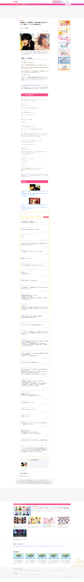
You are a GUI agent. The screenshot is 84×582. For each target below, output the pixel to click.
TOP (13, 4)
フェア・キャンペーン (36, 546)
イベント (56, 546)
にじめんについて (15, 570)
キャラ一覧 (60, 546)
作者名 (27, 4)
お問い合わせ (27, 570)
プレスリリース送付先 (33, 570)
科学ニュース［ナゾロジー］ (24, 574)
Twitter (64, 1)
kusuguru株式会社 (22, 480)
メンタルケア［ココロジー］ (33, 574)
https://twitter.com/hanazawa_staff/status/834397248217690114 (30, 85)
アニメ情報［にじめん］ (16, 574)
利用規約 (39, 570)
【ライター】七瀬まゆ (44, 546)
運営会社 (60, 570)
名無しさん (23, 234)
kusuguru (14, 572)
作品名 (17, 4)
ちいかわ (30, 546)
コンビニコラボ (51, 546)
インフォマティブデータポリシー (53, 570)
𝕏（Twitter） (64, 570)
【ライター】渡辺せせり (17, 546)
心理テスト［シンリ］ (41, 574)
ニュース (40, 480)
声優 (20, 4)
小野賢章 (29, 51)
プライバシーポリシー (44, 570)
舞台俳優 (23, 4)
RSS (69, 1)
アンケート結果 (24, 546)
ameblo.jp (23, 76)
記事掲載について (21, 570)
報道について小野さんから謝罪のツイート (29, 174)
